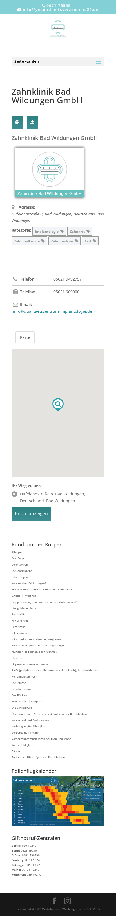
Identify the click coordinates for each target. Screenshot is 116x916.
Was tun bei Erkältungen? (29, 583)
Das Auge (18, 558)
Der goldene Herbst (25, 608)
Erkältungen (20, 577)
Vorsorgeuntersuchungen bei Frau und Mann (41, 739)
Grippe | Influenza (24, 596)
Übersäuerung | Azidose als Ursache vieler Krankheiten (49, 714)
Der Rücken (19, 695)
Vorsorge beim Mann (25, 732)
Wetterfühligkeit (23, 745)
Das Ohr (17, 658)
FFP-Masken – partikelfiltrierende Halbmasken (43, 589)
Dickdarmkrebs (22, 571)
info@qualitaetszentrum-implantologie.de (52, 311)
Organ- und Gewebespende (30, 664)
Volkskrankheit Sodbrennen (30, 720)
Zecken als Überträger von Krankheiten (38, 757)
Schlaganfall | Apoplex (27, 701)
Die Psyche (19, 683)
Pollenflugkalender (24, 676)
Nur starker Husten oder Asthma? (34, 652)
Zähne (16, 751)
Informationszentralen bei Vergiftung (36, 639)
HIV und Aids (20, 620)
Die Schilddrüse (22, 708)
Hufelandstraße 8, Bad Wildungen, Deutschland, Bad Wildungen (52, 497)
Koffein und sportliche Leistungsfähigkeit (39, 645)
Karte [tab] (25, 337)
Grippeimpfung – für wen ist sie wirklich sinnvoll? (44, 602)
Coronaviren (20, 564)
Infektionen (19, 633)
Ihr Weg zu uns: (27, 485)
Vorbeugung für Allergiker (29, 726)
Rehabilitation (21, 689)
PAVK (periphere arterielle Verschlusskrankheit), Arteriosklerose (55, 670)
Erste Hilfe (19, 614)
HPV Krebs (18, 627)
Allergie (17, 552)
